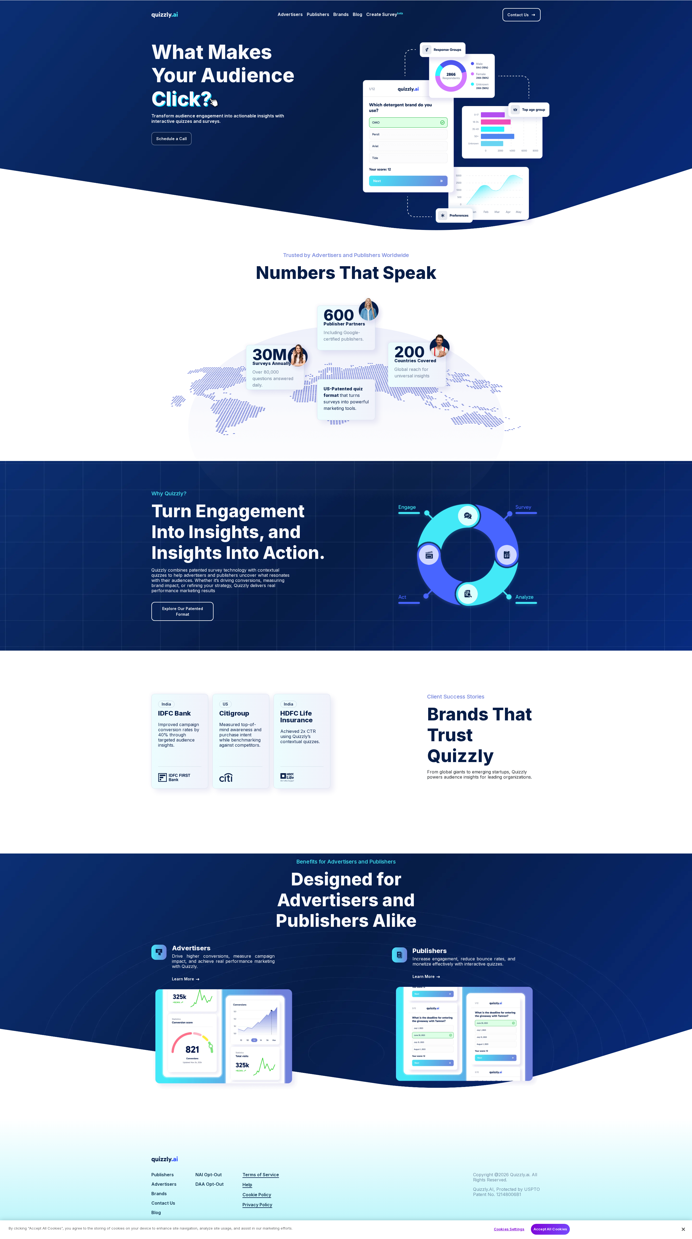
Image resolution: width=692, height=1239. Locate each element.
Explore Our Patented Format (182, 611)
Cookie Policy (256, 1194)
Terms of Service (260, 1174)
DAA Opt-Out (209, 1184)
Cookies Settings (509, 1229)
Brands (341, 14)
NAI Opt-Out (208, 1174)
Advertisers (290, 14)
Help (247, 1184)
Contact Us (518, 14)
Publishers (318, 14)
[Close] (683, 1229)
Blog (357, 14)
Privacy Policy (257, 1204)
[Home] (185, 1159)
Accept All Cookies (550, 1229)
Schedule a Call (171, 138)
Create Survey (384, 14)
